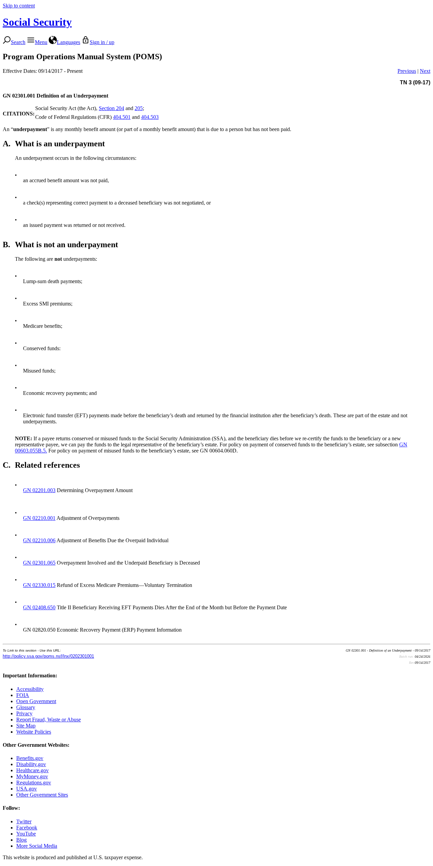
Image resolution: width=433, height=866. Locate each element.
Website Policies (33, 732)
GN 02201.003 (39, 490)
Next (425, 71)
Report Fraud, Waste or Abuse (48, 719)
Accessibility (30, 689)
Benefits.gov (29, 758)
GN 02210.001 (39, 518)
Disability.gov (31, 764)
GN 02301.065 (39, 563)
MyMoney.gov (32, 776)
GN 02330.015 (39, 585)
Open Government (36, 701)
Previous (406, 71)
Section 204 (111, 108)
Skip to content (19, 5)
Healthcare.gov (32, 770)
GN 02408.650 (39, 607)
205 (139, 108)
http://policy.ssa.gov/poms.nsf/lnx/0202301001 (48, 656)
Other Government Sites (42, 795)
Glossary (25, 707)
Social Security (37, 22)
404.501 (122, 117)
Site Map (26, 725)
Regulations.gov (33, 782)
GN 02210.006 (39, 540)
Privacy (24, 713)
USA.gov (26, 788)
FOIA (22, 695)
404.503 (150, 117)
